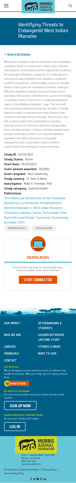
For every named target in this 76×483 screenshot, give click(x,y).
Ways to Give (47, 353)
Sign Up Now (20, 406)
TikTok (34, 479)
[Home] (38, 6)
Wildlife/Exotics (17, 228)
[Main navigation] (6, 5)
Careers (10, 346)
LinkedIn (45, 479)
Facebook (31, 479)
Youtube (37, 479)
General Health (43, 228)
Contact (10, 360)
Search (70, 5)
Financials (11, 353)
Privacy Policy (49, 470)
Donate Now (18, 383)
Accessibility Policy (14, 473)
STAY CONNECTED (38, 280)
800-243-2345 (28, 461)
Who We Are (12, 335)
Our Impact (12, 323)
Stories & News (49, 346)
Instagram (41, 479)
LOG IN (15, 427)
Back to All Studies (18, 54)
